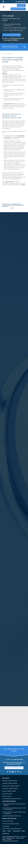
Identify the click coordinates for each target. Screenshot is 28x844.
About (9, 831)
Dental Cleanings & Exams (11, 824)
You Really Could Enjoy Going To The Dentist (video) (14, 808)
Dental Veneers (8, 821)
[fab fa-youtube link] (13, 772)
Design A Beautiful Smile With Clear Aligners (14, 804)
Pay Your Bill (21, 5)
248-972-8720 (9, 103)
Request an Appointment (18, 8)
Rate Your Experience (13, 709)
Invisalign (6, 826)
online (23, 184)
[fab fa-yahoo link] (15, 772)
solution (4, 73)
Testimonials (16, 831)
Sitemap (9, 839)
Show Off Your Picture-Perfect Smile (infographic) (14, 812)
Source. (12, 207)
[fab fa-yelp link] (20, 772)
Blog (23, 831)
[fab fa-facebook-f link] (7, 772)
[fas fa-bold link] (18, 772)
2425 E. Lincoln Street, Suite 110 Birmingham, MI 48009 (14, 39)
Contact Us (5, 833)
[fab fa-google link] (10, 772)
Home (4, 53)
